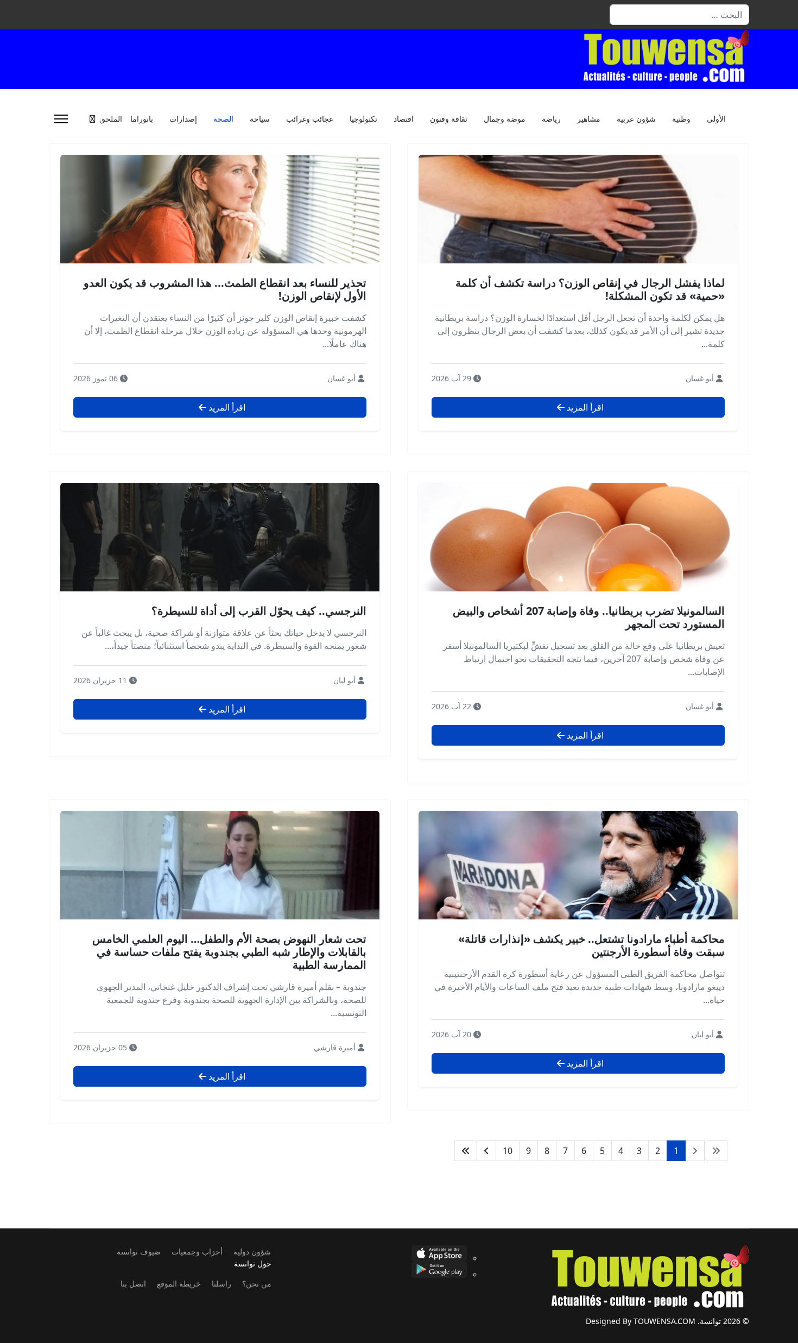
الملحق (110, 119)
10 (507, 1151)
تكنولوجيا (363, 119)
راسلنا (221, 1283)
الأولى (716, 119)
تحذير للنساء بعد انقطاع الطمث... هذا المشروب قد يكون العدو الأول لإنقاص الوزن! (225, 289)
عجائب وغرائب (309, 119)
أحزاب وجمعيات (197, 1251)
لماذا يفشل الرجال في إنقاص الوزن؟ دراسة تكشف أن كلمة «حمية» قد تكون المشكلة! (590, 289)
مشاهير (588, 119)
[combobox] (679, 14)
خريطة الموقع (179, 1283)
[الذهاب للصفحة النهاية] (465, 1150)
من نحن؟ (256, 1283)
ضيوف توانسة (139, 1251)
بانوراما (141, 119)
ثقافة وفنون (448, 119)
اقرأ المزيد (584, 407)
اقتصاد (404, 119)
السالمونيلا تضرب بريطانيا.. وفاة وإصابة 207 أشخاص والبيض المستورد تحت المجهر (589, 617)
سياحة (260, 119)
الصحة (223, 119)
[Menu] (61, 119)
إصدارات (183, 119)
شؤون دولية (252, 1251)
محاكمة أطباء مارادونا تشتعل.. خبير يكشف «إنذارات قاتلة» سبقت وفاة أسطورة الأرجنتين (591, 945)
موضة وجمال (504, 119)
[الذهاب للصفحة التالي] (486, 1150)
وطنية (681, 119)
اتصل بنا (133, 1283)
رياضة (551, 119)
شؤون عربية (636, 119)
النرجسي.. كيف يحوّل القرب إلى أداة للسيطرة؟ (258, 610)
